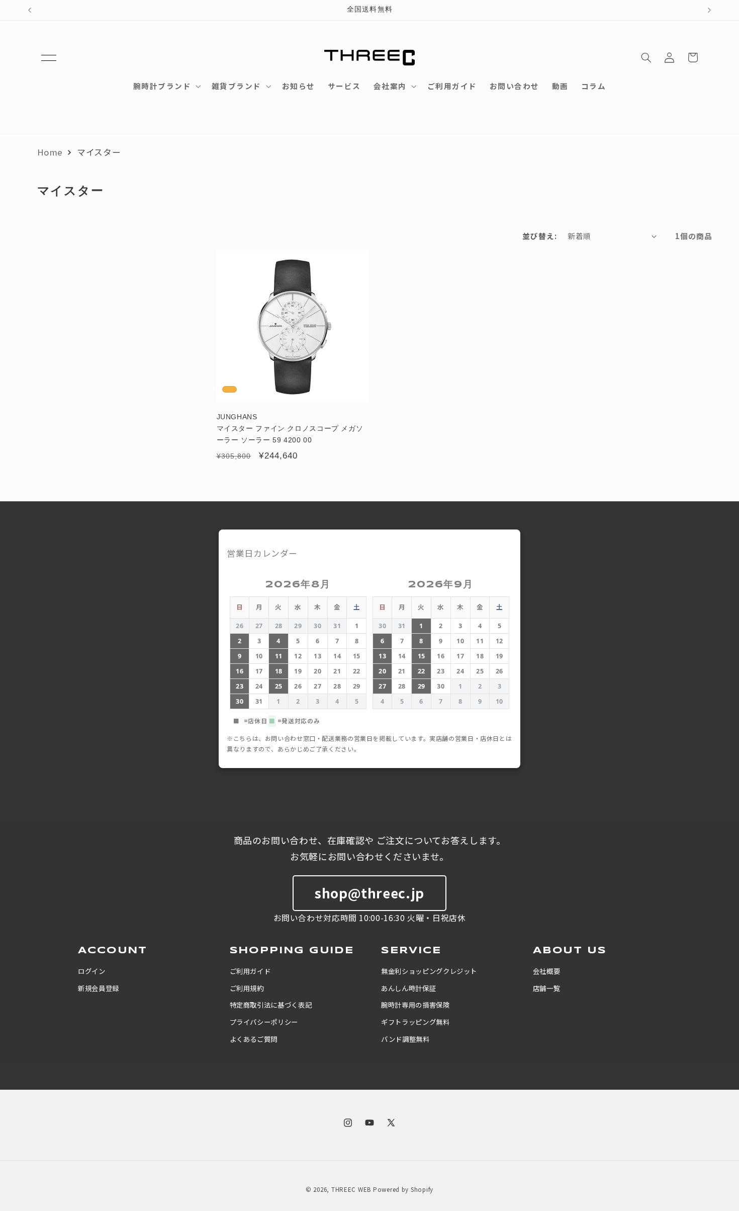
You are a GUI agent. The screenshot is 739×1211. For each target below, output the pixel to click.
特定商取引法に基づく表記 (271, 1005)
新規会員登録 (98, 988)
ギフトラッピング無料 (415, 1022)
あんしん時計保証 (408, 988)
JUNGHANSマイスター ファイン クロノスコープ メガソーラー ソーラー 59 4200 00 (290, 428)
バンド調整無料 (405, 1039)
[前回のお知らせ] (30, 10)
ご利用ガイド (250, 971)
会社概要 (547, 971)
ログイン (92, 971)
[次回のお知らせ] (709, 10)
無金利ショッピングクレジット (429, 971)
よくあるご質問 (254, 1039)
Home (50, 152)
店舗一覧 (547, 988)
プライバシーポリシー (264, 1022)
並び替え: (540, 236)
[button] (48, 57)
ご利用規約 (247, 988)
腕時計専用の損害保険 (415, 1005)
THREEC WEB (351, 1189)
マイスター (99, 152)
